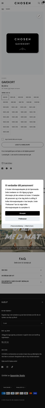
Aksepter (22, 213)
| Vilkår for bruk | (28, 226)
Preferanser (23, 219)
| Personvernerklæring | (16, 226)
